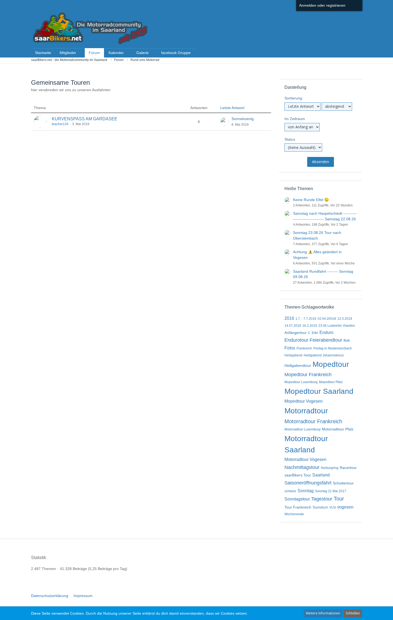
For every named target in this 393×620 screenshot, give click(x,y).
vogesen (345, 507)
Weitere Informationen (323, 613)
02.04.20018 (327, 319)
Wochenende (294, 514)
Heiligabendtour (297, 365)
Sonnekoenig (243, 119)
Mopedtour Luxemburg (301, 382)
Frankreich (304, 348)
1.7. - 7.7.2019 (305, 319)
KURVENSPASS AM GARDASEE (84, 119)
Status (289, 139)
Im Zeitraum (294, 119)
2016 (289, 318)
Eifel (315, 333)
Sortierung (293, 98)
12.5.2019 (344, 319)
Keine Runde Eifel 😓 (311, 200)
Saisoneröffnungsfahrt (308, 483)
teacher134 (60, 124)
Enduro (326, 332)
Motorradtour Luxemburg (302, 429)
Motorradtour (306, 411)
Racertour (348, 467)
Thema (40, 108)
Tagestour (321, 499)
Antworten (198, 108)
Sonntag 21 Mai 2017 (330, 491)
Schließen (353, 613)
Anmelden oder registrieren (322, 5)
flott (347, 340)
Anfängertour (295, 332)
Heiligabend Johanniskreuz (324, 355)
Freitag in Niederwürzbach (332, 348)
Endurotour (296, 340)
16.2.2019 (309, 326)
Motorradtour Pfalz (337, 429)
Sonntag (306, 490)
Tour (339, 499)
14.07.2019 (292, 326)
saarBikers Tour (297, 475)
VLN (332, 507)
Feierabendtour (326, 340)
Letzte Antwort (232, 108)
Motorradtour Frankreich (313, 421)
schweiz (290, 491)
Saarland (321, 475)
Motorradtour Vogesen (305, 459)
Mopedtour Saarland (318, 391)
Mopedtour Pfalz (331, 382)
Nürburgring (329, 468)
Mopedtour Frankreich (308, 374)
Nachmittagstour (301, 467)
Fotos (289, 348)
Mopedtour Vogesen (303, 401)
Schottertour (343, 483)
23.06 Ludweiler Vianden (336, 326)
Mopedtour (331, 364)
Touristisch (320, 507)
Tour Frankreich (297, 507)
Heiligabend (293, 355)
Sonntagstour (297, 499)
